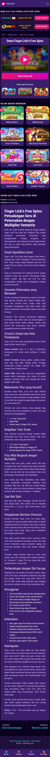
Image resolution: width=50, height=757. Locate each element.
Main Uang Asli (25, 76)
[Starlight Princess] (37, 177)
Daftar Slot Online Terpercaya (20, 741)
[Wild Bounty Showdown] (37, 134)
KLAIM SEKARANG (41, 18)
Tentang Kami (36, 741)
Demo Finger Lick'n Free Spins (25, 41)
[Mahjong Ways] (37, 113)
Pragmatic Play (12, 35)
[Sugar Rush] (12, 155)
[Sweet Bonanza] (12, 177)
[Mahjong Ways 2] (12, 113)
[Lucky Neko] (37, 155)
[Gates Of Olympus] (12, 134)
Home (3, 35)
